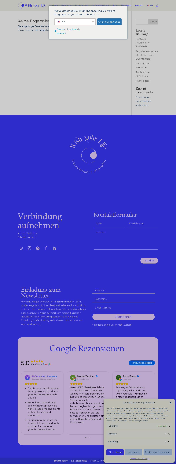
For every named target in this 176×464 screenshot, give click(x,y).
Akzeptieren (115, 452)
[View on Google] (73, 377)
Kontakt (138, 6)
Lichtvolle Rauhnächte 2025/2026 (143, 43)
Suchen (153, 22)
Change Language (109, 22)
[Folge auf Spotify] (37, 248)
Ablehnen (133, 452)
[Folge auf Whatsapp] (21, 248)
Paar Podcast (143, 81)
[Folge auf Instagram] (29, 248)
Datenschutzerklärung (139, 459)
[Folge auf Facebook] (46, 248)
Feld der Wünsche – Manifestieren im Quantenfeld (147, 55)
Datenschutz (79, 460)
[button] (170, 402)
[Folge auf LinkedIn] (54, 248)
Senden (149, 260)
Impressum (61, 460)
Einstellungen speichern (157, 452)
